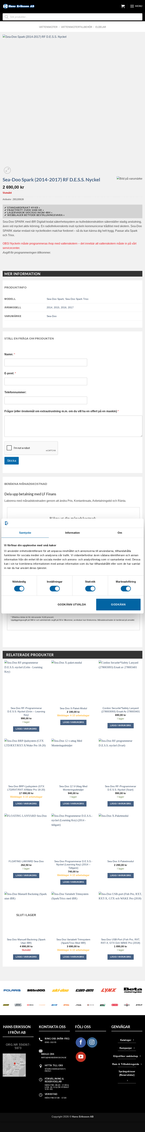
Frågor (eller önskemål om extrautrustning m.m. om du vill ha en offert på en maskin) (61, 411)
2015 (56, 307)
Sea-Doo (52, 316)
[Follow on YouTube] (81, 1057)
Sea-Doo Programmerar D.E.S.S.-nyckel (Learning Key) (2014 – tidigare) (73, 864)
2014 (49, 307)
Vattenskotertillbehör (76, 27)
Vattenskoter (48, 27)
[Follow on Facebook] (81, 1042)
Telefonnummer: (15, 392)
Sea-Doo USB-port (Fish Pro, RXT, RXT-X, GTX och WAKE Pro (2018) (120, 941)
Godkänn (118, 604)
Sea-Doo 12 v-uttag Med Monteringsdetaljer (73, 788)
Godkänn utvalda (72, 604)
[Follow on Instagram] (92, 1042)
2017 (71, 307)
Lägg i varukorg (26, 957)
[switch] (55, 588)
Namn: (9, 354)
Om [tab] (120, 532)
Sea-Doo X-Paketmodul (120, 861)
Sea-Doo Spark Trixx (76, 298)
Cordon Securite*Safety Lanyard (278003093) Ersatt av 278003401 (120, 710)
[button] (123, 6)
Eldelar (100, 27)
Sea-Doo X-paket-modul (73, 708)
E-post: (10, 373)
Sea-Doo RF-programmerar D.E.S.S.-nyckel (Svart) (120, 788)
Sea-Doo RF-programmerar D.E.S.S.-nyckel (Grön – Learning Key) (26, 711)
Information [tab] (72, 532)
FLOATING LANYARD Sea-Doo (26, 861)
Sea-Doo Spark (55, 298)
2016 (63, 307)
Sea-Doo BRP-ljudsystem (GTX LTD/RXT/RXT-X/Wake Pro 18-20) (26, 788)
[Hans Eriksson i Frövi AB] (18, 6)
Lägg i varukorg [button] (26, 729)
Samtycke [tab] (25, 532)
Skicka (11, 460)
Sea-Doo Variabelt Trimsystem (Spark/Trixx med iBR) (73, 941)
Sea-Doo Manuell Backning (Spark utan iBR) (26, 941)
